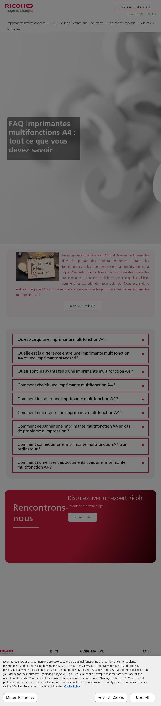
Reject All (142, 698)
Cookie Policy (72, 686)
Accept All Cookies (111, 698)
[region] (80, 681)
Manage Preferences (20, 698)
